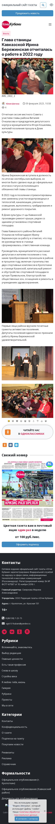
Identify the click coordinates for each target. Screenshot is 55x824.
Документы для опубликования (20, 798)
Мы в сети (7, 705)
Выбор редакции (11, 653)
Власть (6, 33)
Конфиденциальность (14, 726)
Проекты (7, 699)
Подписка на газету (13, 738)
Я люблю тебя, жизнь (13, 682)
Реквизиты (8, 752)
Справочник (9, 764)
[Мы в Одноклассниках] (21, 632)
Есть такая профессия (14, 664)
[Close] (44, 811)
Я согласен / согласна (27, 818)
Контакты (7, 721)
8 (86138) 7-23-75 (14, 618)
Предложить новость (27, 13)
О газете (7, 732)
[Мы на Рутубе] (29, 632)
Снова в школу (10, 670)
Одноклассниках (32, 433)
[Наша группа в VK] (13, 632)
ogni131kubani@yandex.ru (18, 623)
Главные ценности (12, 658)
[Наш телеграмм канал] (6, 632)
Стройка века (9, 676)
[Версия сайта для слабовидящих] (51, 5)
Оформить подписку (27, 544)
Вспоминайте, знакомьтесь (17, 647)
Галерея (6, 688)
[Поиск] (43, 5)
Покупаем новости (12, 744)
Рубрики (6, 693)
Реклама (6, 758)
